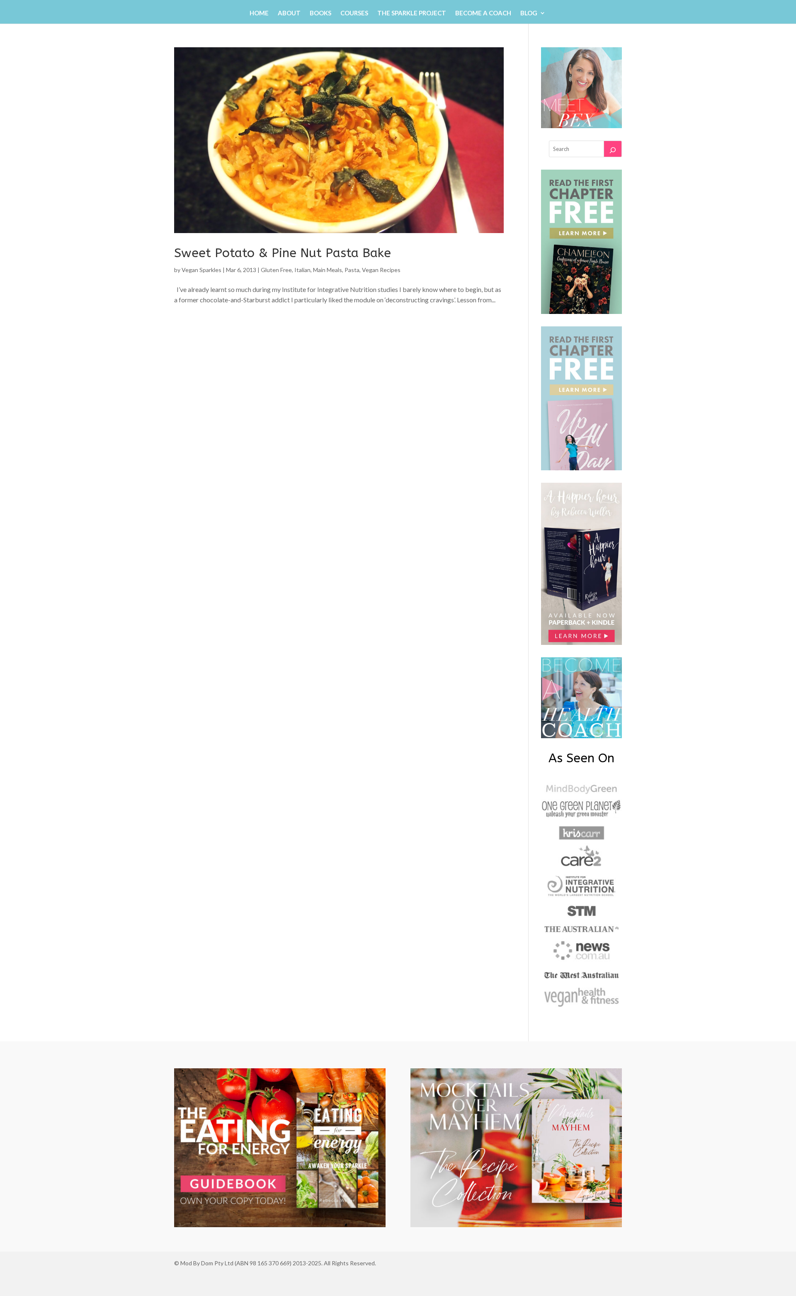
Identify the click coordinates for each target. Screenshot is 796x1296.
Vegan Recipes (381, 269)
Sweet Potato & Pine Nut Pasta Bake (282, 253)
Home (259, 13)
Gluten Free (276, 269)
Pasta (352, 269)
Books (320, 13)
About (289, 13)
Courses (354, 13)
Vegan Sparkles (201, 269)
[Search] (613, 149)
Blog (528, 13)
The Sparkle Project (411, 13)
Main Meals (327, 269)
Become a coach (483, 13)
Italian (302, 269)
